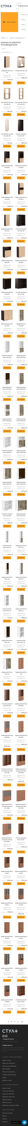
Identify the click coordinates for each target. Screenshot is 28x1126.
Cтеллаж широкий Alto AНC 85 (21, 135)
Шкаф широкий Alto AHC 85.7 (21, 166)
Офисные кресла (6, 1099)
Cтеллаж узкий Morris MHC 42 (7, 546)
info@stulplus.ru (7, 1045)
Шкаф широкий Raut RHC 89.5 (21, 704)
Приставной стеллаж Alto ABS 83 (7, 103)
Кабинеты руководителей (17, 38)
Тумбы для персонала (8, 1094)
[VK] (6, 1036)
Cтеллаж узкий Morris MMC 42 (7, 609)
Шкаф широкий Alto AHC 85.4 (21, 198)
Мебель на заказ (6, 1080)
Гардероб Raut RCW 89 (21, 673)
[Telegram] (24, 1122)
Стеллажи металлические (9, 1074)
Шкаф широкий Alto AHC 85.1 (7, 230)
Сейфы (4, 1077)
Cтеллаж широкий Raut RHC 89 (7, 704)
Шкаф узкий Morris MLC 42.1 (7, 673)
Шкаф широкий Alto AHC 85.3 (7, 198)
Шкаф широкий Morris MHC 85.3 (21, 388)
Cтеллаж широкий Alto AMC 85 (21, 230)
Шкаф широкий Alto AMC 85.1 (21, 261)
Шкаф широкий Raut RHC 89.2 (7, 736)
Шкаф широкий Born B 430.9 (21, 969)
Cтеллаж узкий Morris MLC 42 (21, 641)
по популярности (6, 52)
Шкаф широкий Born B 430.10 (7, 1000)
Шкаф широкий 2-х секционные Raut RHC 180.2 (7, 806)
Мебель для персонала (8, 1063)
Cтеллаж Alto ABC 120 (21, 70)
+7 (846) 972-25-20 (8, 1039)
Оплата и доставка (7, 1113)
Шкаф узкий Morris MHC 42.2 (7, 578)
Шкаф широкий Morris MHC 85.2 (7, 388)
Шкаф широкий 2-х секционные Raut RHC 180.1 (21, 806)
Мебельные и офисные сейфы (10, 1105)
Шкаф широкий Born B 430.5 (21, 904)
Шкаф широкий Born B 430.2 (7, 872)
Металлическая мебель (8, 1072)
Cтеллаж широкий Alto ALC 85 (21, 293)
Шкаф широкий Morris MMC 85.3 (21, 451)
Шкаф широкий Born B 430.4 (7, 904)
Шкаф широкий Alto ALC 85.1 (7, 325)
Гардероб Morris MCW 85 (21, 325)
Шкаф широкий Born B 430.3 (21, 872)
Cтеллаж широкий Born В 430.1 (21, 839)
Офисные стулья (6, 1102)
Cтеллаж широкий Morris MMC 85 (7, 451)
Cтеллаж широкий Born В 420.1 (21, 1000)
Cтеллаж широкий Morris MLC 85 (7, 514)
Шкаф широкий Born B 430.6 (7, 937)
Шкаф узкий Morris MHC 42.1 (21, 578)
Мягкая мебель (6, 1069)
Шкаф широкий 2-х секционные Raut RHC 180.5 (21, 770)
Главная (3, 38)
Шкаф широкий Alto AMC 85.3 (7, 261)
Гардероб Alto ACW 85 (7, 71)
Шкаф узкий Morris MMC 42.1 (21, 609)
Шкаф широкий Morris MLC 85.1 (21, 514)
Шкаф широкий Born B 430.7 (21, 937)
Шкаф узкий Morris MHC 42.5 (21, 546)
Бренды (23, 19)
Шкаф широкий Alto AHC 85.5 (7, 166)
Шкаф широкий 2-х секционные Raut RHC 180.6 (7, 839)
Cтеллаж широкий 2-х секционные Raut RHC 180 (7, 770)
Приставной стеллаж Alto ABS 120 (21, 103)
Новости (23, 24)
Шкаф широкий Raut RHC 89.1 (21, 736)
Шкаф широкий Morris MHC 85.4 (7, 420)
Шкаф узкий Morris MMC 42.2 (7, 641)
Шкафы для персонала (8, 1096)
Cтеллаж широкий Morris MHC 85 (7, 356)
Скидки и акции (6, 1088)
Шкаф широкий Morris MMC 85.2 (21, 483)
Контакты (23, 29)
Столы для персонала (8, 1091)
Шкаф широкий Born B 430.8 (7, 969)
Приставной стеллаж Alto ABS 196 (7, 135)
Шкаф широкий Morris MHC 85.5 (21, 356)
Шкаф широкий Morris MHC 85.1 (21, 420)
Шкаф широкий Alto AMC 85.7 (7, 293)
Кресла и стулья (6, 1060)
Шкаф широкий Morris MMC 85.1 (7, 483)
